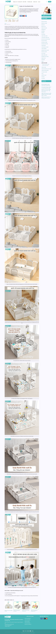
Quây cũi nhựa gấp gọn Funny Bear (16, 611)
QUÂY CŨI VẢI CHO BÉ (45, 65)
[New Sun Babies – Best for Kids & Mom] (8, 2)
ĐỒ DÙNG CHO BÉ (44, 42)
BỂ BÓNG (43, 32)
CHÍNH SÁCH (35, 1)
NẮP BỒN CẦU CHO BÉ (45, 56)
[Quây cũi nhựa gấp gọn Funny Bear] (17, 605)
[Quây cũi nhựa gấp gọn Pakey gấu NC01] (35, 605)
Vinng (42, 73)
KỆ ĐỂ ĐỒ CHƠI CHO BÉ (45, 50)
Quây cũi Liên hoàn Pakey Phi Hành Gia (25, 611)
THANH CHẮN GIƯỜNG (45, 70)
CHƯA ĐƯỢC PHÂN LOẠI (45, 37)
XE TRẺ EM (43, 78)
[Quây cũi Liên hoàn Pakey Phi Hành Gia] (26, 605)
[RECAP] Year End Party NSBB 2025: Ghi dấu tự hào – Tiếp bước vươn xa (46, 90)
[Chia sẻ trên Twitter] (21, 16)
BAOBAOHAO (44, 29)
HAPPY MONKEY (44, 48)
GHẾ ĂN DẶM (44, 45)
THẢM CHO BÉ (44, 67)
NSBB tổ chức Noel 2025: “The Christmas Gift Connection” (46, 98)
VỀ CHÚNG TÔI (20, 1)
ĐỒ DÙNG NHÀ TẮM (45, 43)
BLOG (39, 1)
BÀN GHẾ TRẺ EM (44, 21)
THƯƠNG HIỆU (29, 1)
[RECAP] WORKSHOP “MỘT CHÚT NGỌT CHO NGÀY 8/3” (46, 85)
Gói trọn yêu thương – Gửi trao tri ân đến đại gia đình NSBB (46, 88)
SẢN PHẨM (24, 1)
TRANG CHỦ (15, 1)
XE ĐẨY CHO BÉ (44, 75)
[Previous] (6, 12)
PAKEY (42, 61)
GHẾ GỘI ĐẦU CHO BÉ (45, 47)
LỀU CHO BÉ (43, 53)
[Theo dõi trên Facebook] (41, 618)
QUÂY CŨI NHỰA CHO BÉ (45, 64)
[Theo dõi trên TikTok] (45, 618)
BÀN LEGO (43, 24)
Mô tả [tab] (5, 24)
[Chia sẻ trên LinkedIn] (26, 16)
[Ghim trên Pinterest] (24, 16)
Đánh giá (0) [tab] (8, 24)
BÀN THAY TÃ (44, 26)
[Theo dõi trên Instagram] (43, 618)
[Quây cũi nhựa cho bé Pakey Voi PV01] (9, 605)
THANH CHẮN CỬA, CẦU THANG (46, 68)
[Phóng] (6, 17)
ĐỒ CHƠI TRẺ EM (44, 40)
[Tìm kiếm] (46, 1)
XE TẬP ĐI (43, 76)
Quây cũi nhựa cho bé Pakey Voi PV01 (8, 611)
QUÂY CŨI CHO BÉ (44, 62)
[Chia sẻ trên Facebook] (20, 16)
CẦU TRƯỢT (43, 34)
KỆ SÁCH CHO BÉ (44, 51)
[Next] (17, 12)
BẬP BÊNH (43, 31)
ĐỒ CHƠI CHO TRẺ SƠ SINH (46, 39)
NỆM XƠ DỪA (44, 58)
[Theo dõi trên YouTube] (47, 618)
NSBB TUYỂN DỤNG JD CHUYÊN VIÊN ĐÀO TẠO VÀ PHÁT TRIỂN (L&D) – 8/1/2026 (46, 94)
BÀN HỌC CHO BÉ (44, 23)
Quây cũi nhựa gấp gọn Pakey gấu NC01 (34, 611)
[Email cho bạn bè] (23, 16)
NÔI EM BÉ (43, 59)
